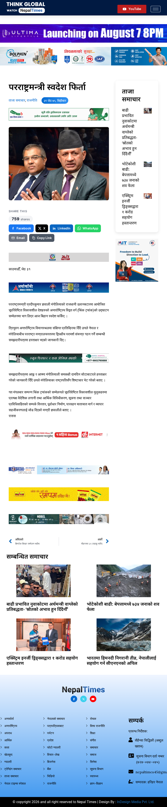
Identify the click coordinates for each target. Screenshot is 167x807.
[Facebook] (74, 699)
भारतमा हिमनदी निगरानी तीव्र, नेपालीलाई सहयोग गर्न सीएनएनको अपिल (121, 660)
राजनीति (32, 100)
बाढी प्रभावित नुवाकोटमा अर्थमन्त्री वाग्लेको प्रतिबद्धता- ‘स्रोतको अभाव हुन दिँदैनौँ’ (129, 132)
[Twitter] (83, 699)
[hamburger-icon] (155, 9)
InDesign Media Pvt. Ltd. (135, 802)
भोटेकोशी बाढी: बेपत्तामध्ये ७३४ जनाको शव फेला (130, 174)
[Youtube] (93, 699)
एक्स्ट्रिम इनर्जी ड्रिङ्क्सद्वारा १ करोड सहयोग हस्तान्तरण (130, 209)
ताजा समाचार (17, 100)
